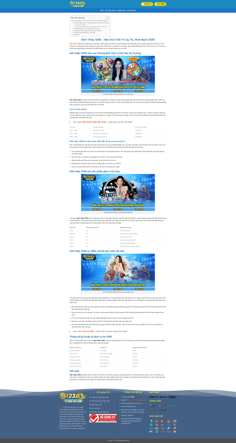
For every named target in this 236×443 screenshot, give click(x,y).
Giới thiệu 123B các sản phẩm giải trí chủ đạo (87, 28)
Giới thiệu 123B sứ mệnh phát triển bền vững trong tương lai (92, 26)
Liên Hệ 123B (87, 331)
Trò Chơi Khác (110, 10)
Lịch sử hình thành (81, 24)
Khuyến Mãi (131, 10)
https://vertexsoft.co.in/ (136, 400)
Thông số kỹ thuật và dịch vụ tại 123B (85, 32)
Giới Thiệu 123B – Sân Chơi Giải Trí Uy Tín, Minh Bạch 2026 (89, 21)
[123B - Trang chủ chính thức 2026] (79, 4)
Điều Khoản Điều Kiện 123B (94, 122)
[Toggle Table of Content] (107, 18)
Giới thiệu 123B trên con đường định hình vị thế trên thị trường (91, 23)
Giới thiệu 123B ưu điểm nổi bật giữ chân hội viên (88, 30)
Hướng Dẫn (121, 10)
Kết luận (77, 34)
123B (101, 10)
